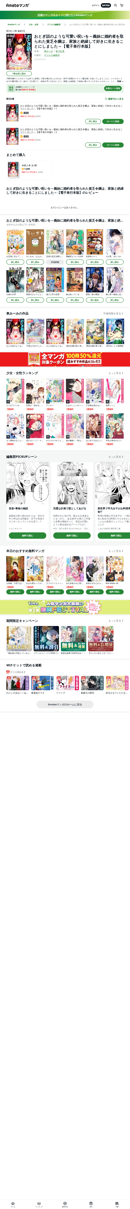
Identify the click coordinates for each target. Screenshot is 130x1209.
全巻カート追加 (113, 88)
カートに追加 (113, 121)
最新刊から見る (116, 98)
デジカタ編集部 (52, 55)
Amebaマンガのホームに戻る (65, 704)
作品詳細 (55, 262)
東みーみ (48, 51)
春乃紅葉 (60, 51)
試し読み (93, 121)
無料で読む (27, 535)
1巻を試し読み (19, 73)
